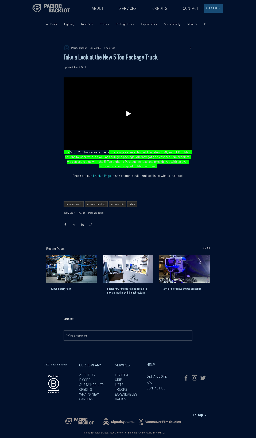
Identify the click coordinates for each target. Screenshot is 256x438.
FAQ (149, 383)
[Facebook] (186, 377)
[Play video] (128, 113)
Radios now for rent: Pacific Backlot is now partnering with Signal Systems (127, 290)
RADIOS (120, 399)
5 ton (132, 204)
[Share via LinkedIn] (82, 224)
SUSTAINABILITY (91, 385)
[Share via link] (90, 224)
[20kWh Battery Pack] (71, 269)
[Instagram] (194, 377)
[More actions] (190, 48)
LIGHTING (122, 375)
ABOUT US (87, 375)
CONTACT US (156, 388)
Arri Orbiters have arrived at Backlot (182, 289)
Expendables (149, 24)
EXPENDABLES (126, 395)
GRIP (118, 380)
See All (206, 248)
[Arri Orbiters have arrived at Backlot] (184, 269)
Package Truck (125, 24)
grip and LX (117, 204)
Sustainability (172, 24)
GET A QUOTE (157, 377)
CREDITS (85, 390)
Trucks (104, 24)
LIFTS (119, 385)
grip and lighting (96, 204)
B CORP (84, 380)
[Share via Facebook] (65, 224)
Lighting (69, 24)
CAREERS (86, 399)
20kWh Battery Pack (61, 289)
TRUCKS (121, 390)
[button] (205, 24)
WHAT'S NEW (89, 395)
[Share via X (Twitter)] (73, 224)
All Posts (51, 24)
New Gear (87, 24)
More (190, 24)
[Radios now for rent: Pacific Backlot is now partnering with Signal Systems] (128, 269)
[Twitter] (203, 377)
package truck (73, 204)
